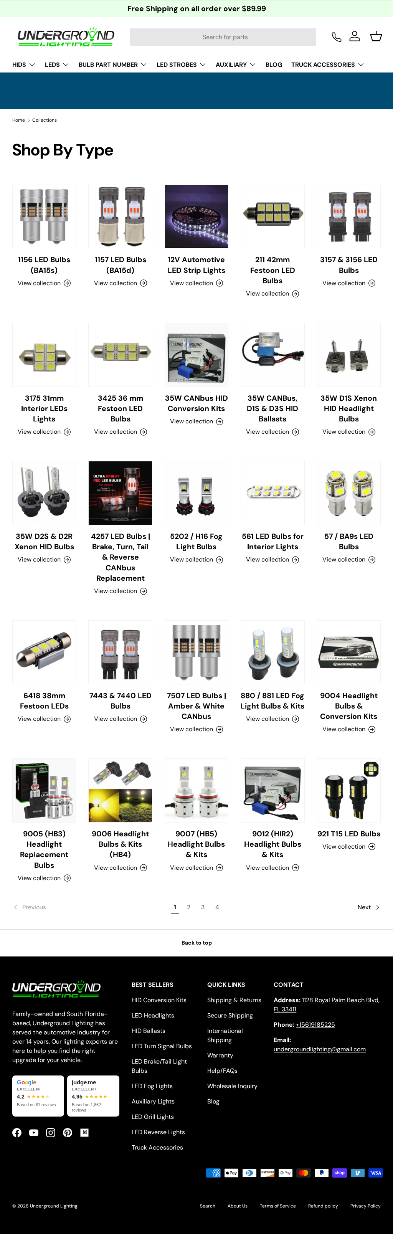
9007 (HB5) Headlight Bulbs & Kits (196, 844)
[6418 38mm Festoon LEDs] (44, 652)
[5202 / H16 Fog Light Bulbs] (196, 492)
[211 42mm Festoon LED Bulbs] (272, 216)
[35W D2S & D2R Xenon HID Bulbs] (44, 492)
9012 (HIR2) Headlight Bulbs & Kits (272, 844)
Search (207, 1206)
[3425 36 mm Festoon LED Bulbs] (120, 354)
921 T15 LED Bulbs (348, 834)
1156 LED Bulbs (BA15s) (44, 265)
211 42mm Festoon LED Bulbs (272, 270)
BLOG (274, 65)
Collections (44, 120)
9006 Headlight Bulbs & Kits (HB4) (120, 844)
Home (18, 120)
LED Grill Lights (153, 1117)
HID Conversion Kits (159, 1000)
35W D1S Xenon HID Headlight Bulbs (348, 408)
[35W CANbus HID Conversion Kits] (196, 354)
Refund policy (323, 1206)
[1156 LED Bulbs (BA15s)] (44, 216)
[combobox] (223, 37)
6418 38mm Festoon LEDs (44, 701)
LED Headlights (153, 1015)
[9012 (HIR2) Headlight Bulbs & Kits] (272, 790)
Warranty (220, 1055)
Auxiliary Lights (153, 1101)
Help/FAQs (222, 1071)
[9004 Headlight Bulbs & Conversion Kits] (348, 652)
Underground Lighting (54, 1206)
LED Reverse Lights (158, 1132)
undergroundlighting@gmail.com (320, 1049)
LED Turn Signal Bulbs (162, 1046)
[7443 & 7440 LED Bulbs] (120, 652)
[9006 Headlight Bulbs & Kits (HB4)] (120, 790)
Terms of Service (278, 1206)
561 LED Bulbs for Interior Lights (273, 542)
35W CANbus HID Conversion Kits (196, 403)
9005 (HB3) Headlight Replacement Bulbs (44, 849)
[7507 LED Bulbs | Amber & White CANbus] (196, 652)
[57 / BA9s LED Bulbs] (348, 492)
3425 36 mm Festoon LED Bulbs (120, 408)
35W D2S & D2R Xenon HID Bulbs (44, 542)
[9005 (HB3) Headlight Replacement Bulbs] (44, 790)
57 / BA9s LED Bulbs (348, 542)
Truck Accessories (157, 1147)
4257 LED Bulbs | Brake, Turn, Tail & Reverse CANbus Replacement (120, 557)
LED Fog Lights (152, 1086)
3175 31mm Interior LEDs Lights (44, 408)
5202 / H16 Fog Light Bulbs (196, 542)
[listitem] (38, 1096)
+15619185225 (315, 1025)
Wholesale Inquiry (232, 1086)
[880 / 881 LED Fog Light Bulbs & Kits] (272, 652)
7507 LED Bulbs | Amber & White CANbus (196, 706)
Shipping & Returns (234, 1000)
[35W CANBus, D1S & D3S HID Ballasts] (272, 354)
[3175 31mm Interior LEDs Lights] (44, 354)
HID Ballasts (148, 1031)
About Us (238, 1206)
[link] (90, 907)
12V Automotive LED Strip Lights (196, 265)
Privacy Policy (365, 1206)
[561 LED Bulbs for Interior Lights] (272, 492)
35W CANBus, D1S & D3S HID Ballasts (272, 408)
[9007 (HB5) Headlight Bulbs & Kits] (196, 790)
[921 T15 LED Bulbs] (348, 790)
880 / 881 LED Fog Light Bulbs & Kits (272, 701)
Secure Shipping (230, 1015)
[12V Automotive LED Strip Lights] (196, 216)
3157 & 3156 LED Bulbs (349, 265)
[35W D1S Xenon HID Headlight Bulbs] (348, 354)
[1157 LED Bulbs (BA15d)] (120, 216)
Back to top (197, 942)
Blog (213, 1101)
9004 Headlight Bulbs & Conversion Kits (349, 706)
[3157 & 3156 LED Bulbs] (348, 216)
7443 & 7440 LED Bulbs (120, 701)
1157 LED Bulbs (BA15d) (120, 265)
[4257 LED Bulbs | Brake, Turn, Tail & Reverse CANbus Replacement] (120, 492)
